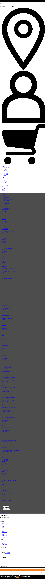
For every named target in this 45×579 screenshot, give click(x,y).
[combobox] (22, 566)
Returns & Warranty (4, 532)
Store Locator (2, 554)
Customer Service (4, 531)
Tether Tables (5, 170)
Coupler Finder (6, 184)
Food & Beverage (6, 181)
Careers (3, 527)
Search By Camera (5, 503)
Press (2, 525)
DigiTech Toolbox (4, 545)
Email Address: (3, 560)
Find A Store (3, 190)
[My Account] (23, 123)
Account (3, 534)
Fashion (5, 180)
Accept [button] (17, 577)
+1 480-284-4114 (7, 553)
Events (4, 458)
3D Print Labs (5, 194)
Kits (4, 178)
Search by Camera (4, 189)
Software (5, 196)
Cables (4, 195)
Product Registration (4, 535)
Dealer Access (4, 542)
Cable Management (6, 169)
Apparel (5, 175)
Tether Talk (5, 188)
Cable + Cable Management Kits (8, 367)
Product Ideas (4, 537)
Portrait (5, 182)
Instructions (3, 533)
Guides (4, 187)
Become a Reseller (4, 541)
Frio (25, 0)
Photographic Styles (6, 459)
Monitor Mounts (6, 173)
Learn (2, 186)
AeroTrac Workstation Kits (7, 366)
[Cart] (23, 164)
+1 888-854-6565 (7, 552)
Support (3, 512)
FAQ (2, 536)
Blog (2, 510)
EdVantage (3, 543)
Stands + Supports (6, 200)
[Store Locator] (23, 70)
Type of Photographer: (4, 564)
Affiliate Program (4, 544)
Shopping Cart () (4, 191)
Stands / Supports (6, 172)
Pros (2, 511)
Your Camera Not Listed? (7, 509)
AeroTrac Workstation (7, 167)
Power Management (6, 174)
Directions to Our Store (3, 550)
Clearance (5, 176)
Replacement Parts (6, 203)
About (3, 523)
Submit (22, 569)
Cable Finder (5, 183)
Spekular (23, 0)
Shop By (3, 177)
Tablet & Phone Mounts (7, 171)
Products (3, 166)
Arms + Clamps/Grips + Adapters (8, 199)
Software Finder (6, 185)
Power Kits (5, 368)
